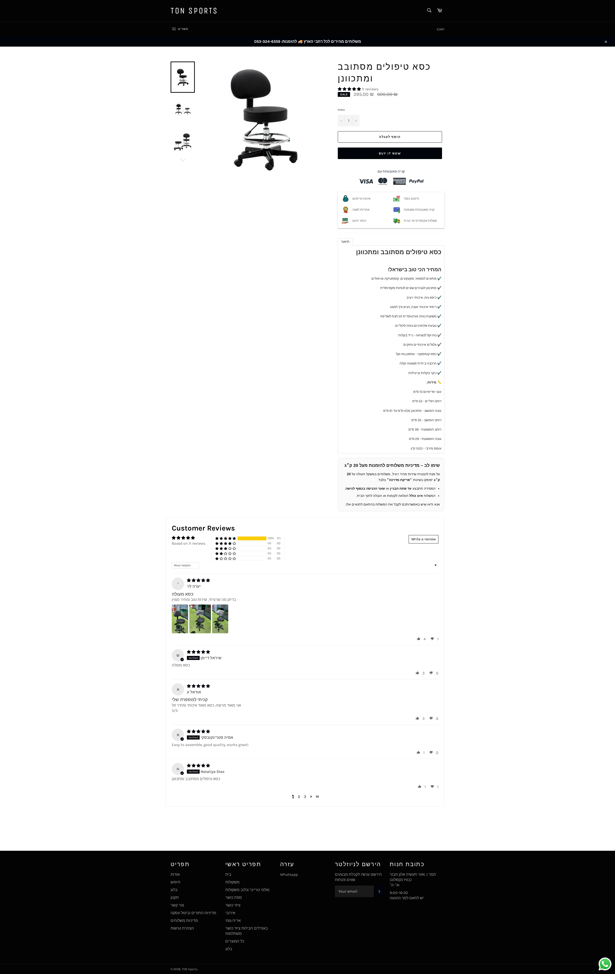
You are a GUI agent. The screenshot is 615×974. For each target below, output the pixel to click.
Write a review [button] (423, 539)
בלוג (174, 890)
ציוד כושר (232, 905)
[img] (198, 580)
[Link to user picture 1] (180, 618)
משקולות (232, 882)
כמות (341, 109)
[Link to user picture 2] (200, 618)
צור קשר (177, 905)
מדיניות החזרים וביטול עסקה (193, 913)
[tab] (345, 242)
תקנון (175, 897)
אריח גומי (233, 920)
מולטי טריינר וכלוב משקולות (247, 890)
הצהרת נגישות (182, 928)
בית (228, 874)
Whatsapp (289, 874)
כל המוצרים (234, 941)
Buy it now (390, 153)
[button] (350, 89)
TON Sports (194, 11)
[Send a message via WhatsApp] (605, 964)
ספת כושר (233, 897)
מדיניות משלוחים (184, 920)
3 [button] (305, 796)
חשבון (440, 29)
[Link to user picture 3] (220, 618)
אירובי (230, 913)
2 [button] (299, 796)
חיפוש (175, 882)
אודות (175, 874)
